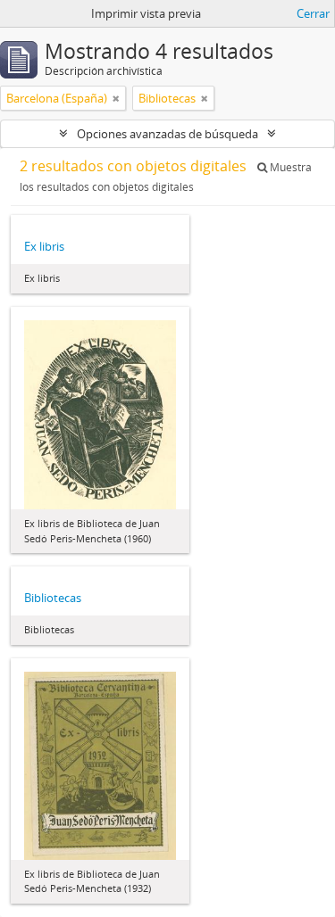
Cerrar (313, 13)
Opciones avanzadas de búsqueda (167, 134)
